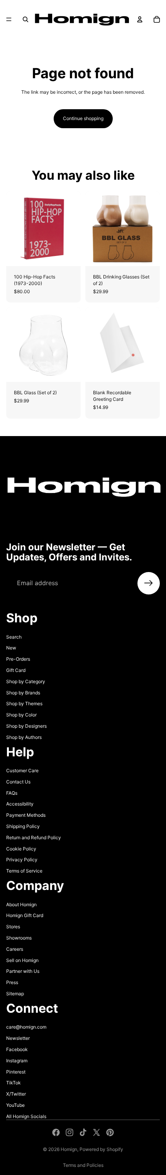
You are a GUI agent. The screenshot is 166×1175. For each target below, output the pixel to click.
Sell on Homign (22, 960)
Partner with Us (22, 971)
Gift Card (15, 670)
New (11, 648)
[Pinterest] (110, 1132)
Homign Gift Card (24, 915)
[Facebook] (56, 1132)
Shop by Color (21, 715)
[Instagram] (69, 1132)
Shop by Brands (23, 692)
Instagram (16, 1060)
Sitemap (15, 993)
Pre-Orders (18, 659)
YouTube (15, 1105)
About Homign (21, 904)
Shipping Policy (23, 826)
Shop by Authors (24, 737)
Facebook (17, 1049)
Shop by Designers (26, 726)
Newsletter (18, 1038)
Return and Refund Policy (33, 837)
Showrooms (19, 938)
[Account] (139, 19)
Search (14, 636)
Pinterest (15, 1071)
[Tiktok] (83, 1132)
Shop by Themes (24, 703)
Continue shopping (83, 118)
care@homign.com (26, 1027)
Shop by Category (25, 681)
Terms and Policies (83, 1165)
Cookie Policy (21, 848)
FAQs (11, 792)
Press (12, 982)
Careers (14, 949)
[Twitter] (96, 1132)
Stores (13, 926)
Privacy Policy (21, 859)
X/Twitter (16, 1094)
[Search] (25, 19)
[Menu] (9, 19)
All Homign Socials (26, 1116)
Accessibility (20, 804)
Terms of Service (24, 871)
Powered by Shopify (101, 1149)
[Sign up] (148, 583)
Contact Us (18, 782)
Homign (69, 1149)
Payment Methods (26, 815)
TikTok (13, 1083)
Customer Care (22, 770)
